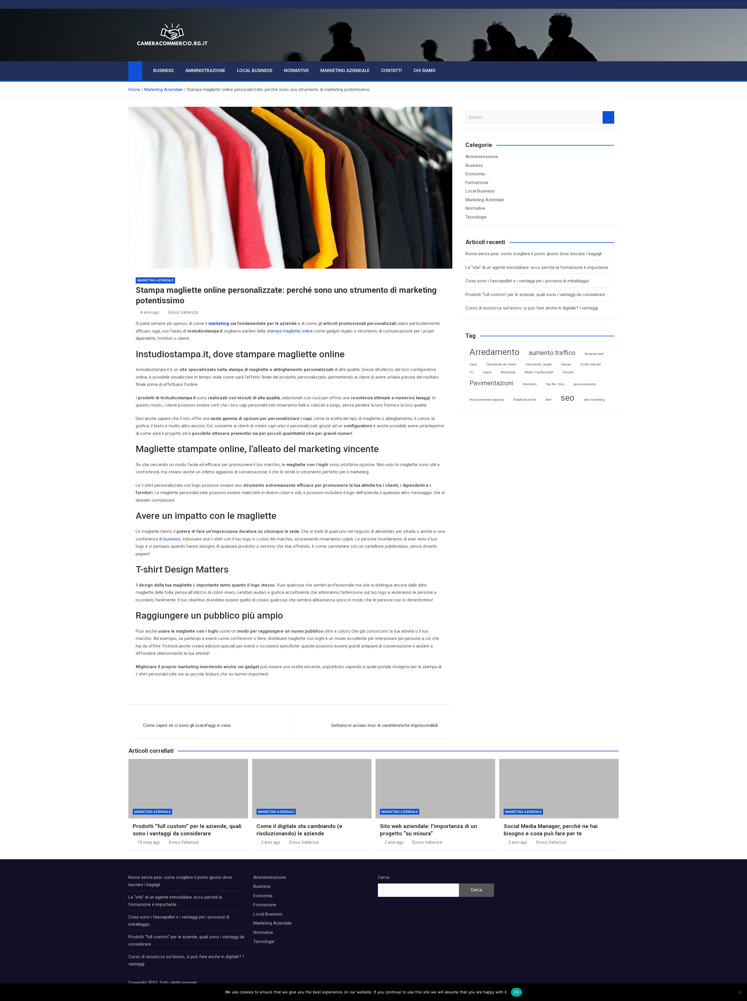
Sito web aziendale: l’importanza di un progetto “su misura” (428, 830)
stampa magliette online (290, 331)
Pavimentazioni (492, 383)
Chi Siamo (424, 70)
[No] (740, 992)
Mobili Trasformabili (539, 372)
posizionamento (585, 384)
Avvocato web (594, 354)
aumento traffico (552, 352)
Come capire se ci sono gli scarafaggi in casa (187, 725)
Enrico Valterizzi (183, 312)
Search (608, 117)
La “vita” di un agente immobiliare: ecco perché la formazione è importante (536, 267)
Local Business (254, 70)
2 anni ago (270, 842)
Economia (475, 173)
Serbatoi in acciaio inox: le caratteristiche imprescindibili (384, 725)
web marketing (594, 400)
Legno (487, 372)
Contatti (391, 70)
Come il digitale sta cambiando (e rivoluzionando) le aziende (299, 830)
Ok (516, 992)
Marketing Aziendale (344, 70)
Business (163, 70)
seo (567, 398)
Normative (296, 70)
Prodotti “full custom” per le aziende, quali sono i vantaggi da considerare (535, 294)
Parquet (568, 372)
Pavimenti (530, 384)
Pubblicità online (524, 400)
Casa (473, 364)
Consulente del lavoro (501, 364)
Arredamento (494, 352)
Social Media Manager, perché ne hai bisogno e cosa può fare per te (551, 830)
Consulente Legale (539, 364)
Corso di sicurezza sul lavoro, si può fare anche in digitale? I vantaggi (531, 308)
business (172, 539)
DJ (472, 372)
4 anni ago (149, 312)
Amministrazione (205, 70)
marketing (218, 323)
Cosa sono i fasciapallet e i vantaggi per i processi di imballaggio (527, 281)
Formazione (476, 182)
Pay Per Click (555, 384)
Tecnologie (475, 217)
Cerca (383, 877)
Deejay (566, 364)
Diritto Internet (590, 364)
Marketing (508, 372)
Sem (548, 400)
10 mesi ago (148, 842)
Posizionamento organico (487, 400)
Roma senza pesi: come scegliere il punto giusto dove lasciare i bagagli (533, 253)
